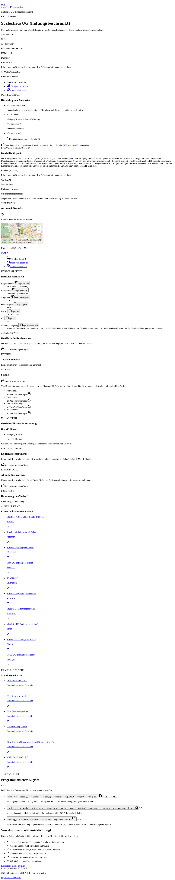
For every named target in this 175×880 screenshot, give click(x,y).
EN (5, 5)
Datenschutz (16, 877)
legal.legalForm (21, 291)
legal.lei (12, 319)
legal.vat (15, 312)
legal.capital (22, 305)
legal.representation (30, 326)
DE (2, 5)
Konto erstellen (16, 7)
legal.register (23, 284)
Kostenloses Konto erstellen (77, 145)
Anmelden (5, 7)
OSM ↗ (4, 253)
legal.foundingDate (22, 298)
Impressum (6, 877)
